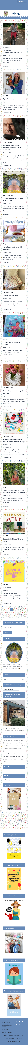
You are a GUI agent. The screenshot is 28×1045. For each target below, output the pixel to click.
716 (3, 612)
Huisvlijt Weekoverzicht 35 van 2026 (14, 746)
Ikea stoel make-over (10, 296)
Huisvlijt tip (7, 588)
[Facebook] (16, 1021)
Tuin (4, 487)
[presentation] (14, 34)
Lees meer (7, 66)
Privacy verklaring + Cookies (14, 1038)
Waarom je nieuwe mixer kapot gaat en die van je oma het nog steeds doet (13, 759)
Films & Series (7, 142)
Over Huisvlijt (8, 1036)
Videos (5, 771)
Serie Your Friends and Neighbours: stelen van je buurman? (12, 148)
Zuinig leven (7, 47)
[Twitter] (19, 1021)
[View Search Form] (21, 18)
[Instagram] (22, 1021)
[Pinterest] (16, 1024)
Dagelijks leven (8, 95)
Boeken (5, 339)
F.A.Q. (22, 1036)
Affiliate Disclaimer (14, 1041)
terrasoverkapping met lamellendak (13, 730)
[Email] (19, 1024)
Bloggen (5, 244)
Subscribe (7, 632)
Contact (16, 1036)
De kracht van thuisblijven (10, 754)
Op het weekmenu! (9, 99)
